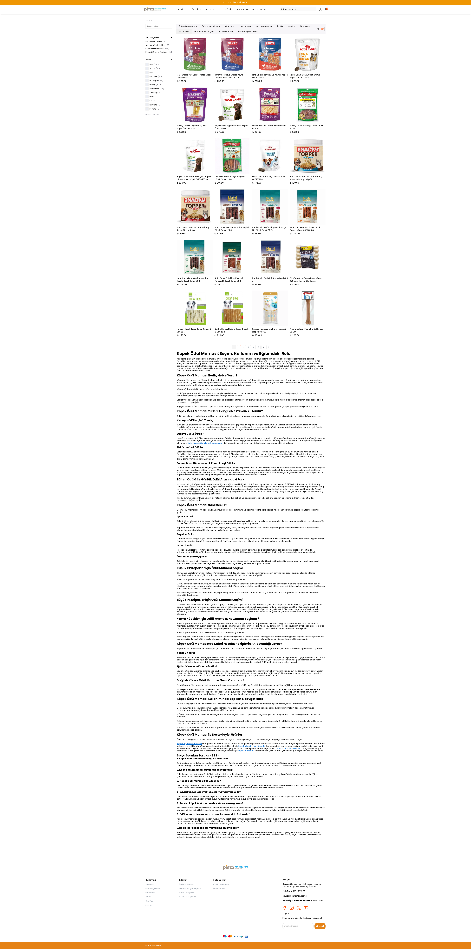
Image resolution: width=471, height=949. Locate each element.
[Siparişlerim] (320, 9)
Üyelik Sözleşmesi (186, 884)
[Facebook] (284, 908)
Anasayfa (149, 884)
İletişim (148, 897)
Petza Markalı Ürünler (219, 9)
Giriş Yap (149, 901)
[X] (299, 908)
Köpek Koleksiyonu (221, 884)
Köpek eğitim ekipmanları (189, 743)
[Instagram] (292, 908)
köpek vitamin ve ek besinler (252, 746)
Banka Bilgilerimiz (152, 888)
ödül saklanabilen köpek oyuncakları (205, 443)
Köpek (194, 9)
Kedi (180, 9)
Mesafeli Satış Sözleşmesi (190, 888)
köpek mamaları (246, 750)
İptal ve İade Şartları (187, 897)
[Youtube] (306, 908)
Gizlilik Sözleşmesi (186, 892)
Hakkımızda (150, 892)
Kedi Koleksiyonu (220, 888)
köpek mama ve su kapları (288, 748)
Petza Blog (259, 9)
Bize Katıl (320, 926)
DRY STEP (243, 9)
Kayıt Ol (148, 905)
